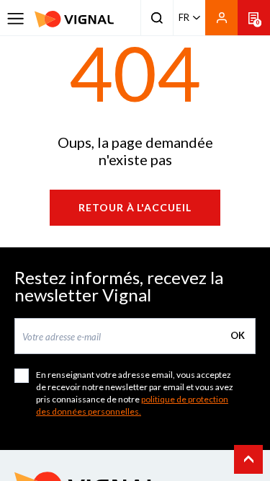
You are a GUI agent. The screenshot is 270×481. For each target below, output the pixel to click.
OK (237, 335)
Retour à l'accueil (135, 207)
